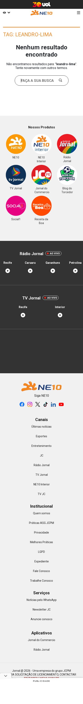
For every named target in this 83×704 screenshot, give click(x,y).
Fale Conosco (41, 571)
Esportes (41, 436)
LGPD (41, 551)
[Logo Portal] (41, 12)
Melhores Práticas (41, 542)
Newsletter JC (42, 609)
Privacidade (41, 532)
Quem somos (41, 513)
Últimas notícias (41, 426)
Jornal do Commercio (41, 640)
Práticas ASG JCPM (41, 522)
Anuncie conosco (41, 619)
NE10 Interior (41, 484)
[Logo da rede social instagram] (29, 404)
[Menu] (78, 12)
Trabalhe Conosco (41, 580)
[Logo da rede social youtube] (61, 404)
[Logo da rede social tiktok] (45, 404)
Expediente (41, 561)
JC (41, 455)
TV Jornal (41, 474)
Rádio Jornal (42, 465)
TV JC (41, 494)
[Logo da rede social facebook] (22, 404)
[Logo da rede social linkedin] (53, 404)
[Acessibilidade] (5, 12)
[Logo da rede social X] (37, 404)
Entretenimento (41, 445)
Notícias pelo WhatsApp (42, 600)
